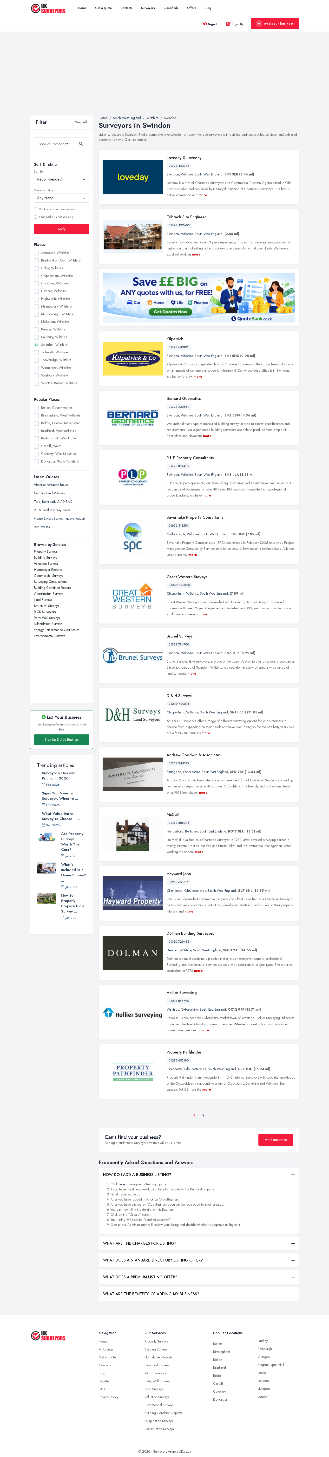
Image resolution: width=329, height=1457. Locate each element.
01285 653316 (179, 882)
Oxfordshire (191, 771)
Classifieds (171, 8)
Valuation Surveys (46, 563)
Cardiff (218, 1383)
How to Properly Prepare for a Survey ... (72, 903)
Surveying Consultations (50, 581)
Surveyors (148, 8)
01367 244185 (179, 763)
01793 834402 (179, 466)
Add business (276, 1139)
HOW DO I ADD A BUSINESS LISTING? (137, 1174)
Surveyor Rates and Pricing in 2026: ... (59, 775)
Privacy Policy (108, 1397)
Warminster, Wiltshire (56, 367)
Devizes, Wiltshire (53, 291)
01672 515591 (178, 526)
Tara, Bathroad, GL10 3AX (53, 501)
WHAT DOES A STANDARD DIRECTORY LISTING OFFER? (153, 1260)
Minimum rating (44, 190)
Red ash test (42, 526)
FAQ (102, 1389)
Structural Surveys (46, 605)
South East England (215, 771)
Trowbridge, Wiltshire (56, 359)
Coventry (219, 1391)
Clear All (80, 122)
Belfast (217, 1343)
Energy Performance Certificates (56, 629)
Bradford (219, 1367)
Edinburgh (265, 1348)
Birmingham (221, 1351)
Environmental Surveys (49, 635)
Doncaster (220, 1399)
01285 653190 (179, 1060)
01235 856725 (179, 1001)
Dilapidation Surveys (48, 623)
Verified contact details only (58, 209)
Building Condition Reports (52, 587)
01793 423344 (179, 166)
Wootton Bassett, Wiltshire (59, 383)
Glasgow (264, 1356)
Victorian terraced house (51, 484)
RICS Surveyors (45, 611)
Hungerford (175, 831)
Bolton (217, 1359)
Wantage (173, 1009)
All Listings (106, 1349)
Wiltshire (187, 174)
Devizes (172, 950)
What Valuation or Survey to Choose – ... (61, 816)
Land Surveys (43, 599)
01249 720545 (179, 704)
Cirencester (174, 890)
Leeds (262, 1372)
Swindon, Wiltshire (54, 344)
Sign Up (238, 24)
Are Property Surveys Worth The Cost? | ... (72, 841)
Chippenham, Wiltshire (57, 275)
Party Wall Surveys (47, 617)
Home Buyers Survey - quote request (59, 518)
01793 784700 (179, 644)
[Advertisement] (164, 79)
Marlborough (176, 534)
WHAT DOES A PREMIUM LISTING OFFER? (140, 1277)
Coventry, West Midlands (58, 453)
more (202, 195)
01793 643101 (179, 347)
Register (104, 1381)
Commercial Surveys (48, 575)
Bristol (217, 1375)
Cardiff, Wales (51, 445)
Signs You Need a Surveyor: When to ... (60, 796)
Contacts (126, 8)
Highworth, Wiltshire (55, 298)
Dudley (263, 1340)
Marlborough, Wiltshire (57, 314)
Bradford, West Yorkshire (58, 430)
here (121, 1184)
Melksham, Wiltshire (55, 321)
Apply (62, 229)
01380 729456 (179, 942)
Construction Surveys (48, 593)
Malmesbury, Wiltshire (56, 306)
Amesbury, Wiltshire (55, 252)
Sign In (214, 24)
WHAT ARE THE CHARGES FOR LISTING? (139, 1243)
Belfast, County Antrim (56, 407)
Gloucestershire (195, 890)
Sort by (38, 171)
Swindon (173, 174)
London (263, 1396)
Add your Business (279, 23)
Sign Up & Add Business (62, 739)
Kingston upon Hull (271, 1364)
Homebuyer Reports (48, 569)
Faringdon (174, 771)
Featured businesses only (56, 217)
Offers (191, 8)
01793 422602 (179, 225)
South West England (209, 174)
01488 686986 (179, 823)
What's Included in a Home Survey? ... (73, 872)
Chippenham (175, 593)
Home (82, 8)
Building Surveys (45, 557)
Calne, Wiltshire (52, 268)
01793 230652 (179, 407)
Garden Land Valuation (50, 493)
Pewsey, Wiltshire (53, 329)
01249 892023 (179, 585)
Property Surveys (45, 551)
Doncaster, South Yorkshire (60, 461)
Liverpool (264, 1388)
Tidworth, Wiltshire (54, 352)
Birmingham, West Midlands (60, 415)
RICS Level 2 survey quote (52, 510)
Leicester (264, 1380)
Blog (208, 8)
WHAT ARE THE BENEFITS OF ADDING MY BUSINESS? (151, 1294)
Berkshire (191, 831)
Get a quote (103, 8)
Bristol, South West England (60, 438)
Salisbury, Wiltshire (54, 337)
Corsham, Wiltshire (54, 283)
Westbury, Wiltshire (54, 375)
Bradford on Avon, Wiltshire (60, 260)
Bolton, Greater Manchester (60, 423)
